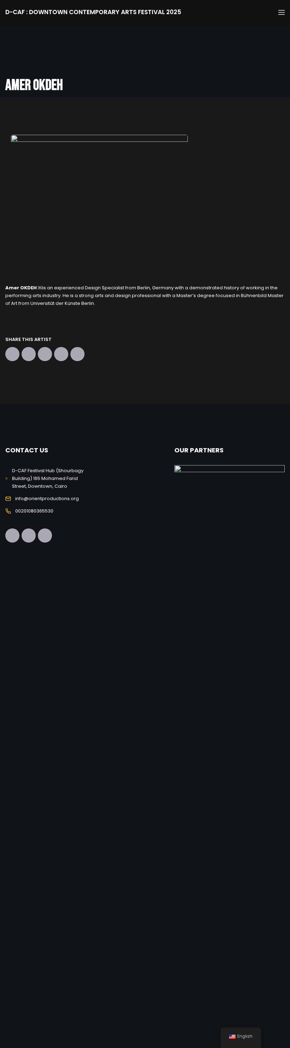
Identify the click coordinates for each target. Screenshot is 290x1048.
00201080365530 (34, 511)
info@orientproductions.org (47, 498)
